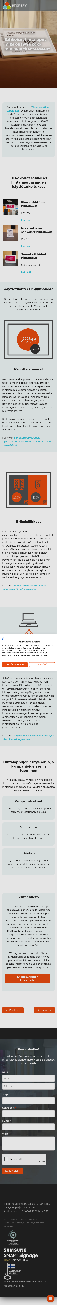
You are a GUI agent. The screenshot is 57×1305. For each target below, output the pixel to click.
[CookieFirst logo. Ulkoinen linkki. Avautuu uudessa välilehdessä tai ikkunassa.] (3, 638)
